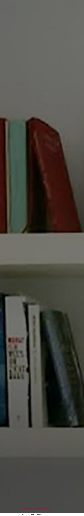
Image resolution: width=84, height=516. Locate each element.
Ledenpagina (32, 514)
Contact (27, 514)
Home (23, 514)
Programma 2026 (38, 514)
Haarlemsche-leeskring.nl (36, 509)
